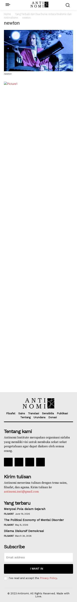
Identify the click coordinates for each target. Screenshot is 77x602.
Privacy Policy (48, 578)
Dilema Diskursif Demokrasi (24, 531)
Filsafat (9, 513)
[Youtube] (40, 462)
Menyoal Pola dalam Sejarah (24, 509)
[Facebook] (8, 462)
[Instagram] (19, 462)
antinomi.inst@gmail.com (21, 491)
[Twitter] (29, 462)
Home (7, 14)
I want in (36, 568)
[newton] (38, 70)
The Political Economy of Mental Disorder (34, 520)
